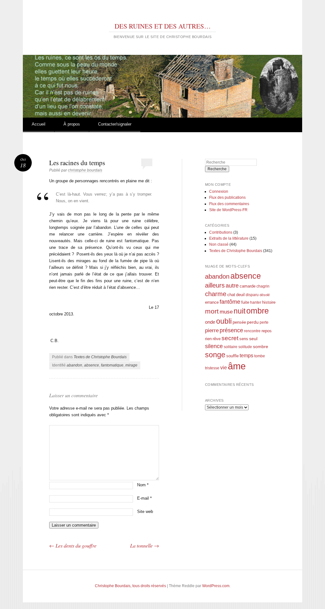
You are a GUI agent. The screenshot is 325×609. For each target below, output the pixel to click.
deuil (240, 295)
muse (226, 312)
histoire (268, 302)
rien (208, 338)
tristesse (212, 368)
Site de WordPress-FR (228, 210)
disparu (252, 295)
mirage (131, 365)
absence (91, 365)
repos (267, 331)
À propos (71, 124)
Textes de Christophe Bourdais (100, 357)
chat (231, 295)
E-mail (144, 498)
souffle (232, 355)
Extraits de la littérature (229, 238)
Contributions (220, 232)
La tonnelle (144, 545)
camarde (247, 286)
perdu (253, 322)
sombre (260, 346)
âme (237, 366)
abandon (74, 365)
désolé (265, 295)
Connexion (218, 191)
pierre (212, 330)
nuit (239, 311)
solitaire (230, 347)
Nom (143, 485)
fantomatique (112, 365)
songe (215, 355)
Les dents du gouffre (72, 545)
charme (215, 293)
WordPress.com (215, 586)
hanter (255, 302)
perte (264, 322)
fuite (245, 302)
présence (231, 330)
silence (214, 346)
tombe (259, 356)
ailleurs (215, 285)
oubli (224, 321)
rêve (217, 338)
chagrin (262, 286)
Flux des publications (227, 197)
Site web (145, 511)
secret (230, 338)
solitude (245, 347)
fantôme (230, 302)
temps (246, 355)
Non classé (219, 244)
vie (223, 367)
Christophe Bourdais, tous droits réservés (130, 586)
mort (212, 311)
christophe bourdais (85, 170)
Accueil (38, 124)
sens (243, 339)
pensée (239, 322)
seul (253, 338)
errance (212, 302)
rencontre (252, 331)
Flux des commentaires (229, 204)
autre (232, 285)
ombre (257, 311)
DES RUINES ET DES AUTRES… (163, 26)
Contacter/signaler (114, 124)
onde (210, 322)
